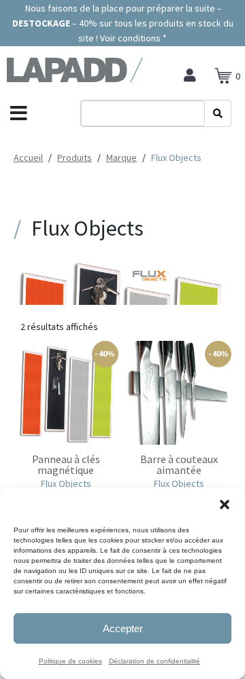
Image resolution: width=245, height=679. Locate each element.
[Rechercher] (218, 113)
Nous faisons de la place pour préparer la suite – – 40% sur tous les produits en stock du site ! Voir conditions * (122, 23)
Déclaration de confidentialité (154, 661)
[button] (224, 504)
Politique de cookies (70, 661)
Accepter (123, 628)
